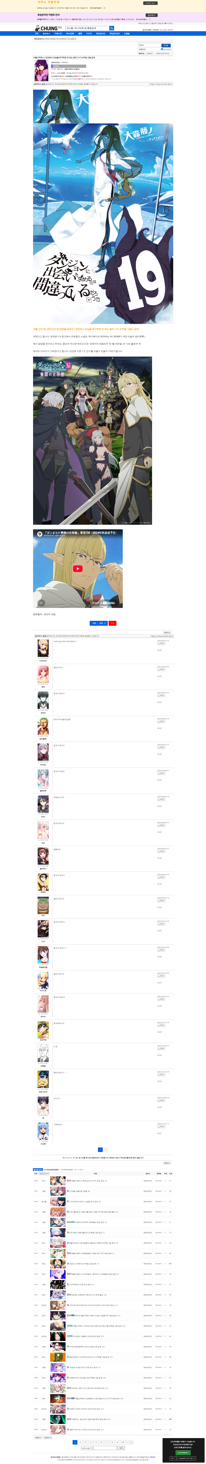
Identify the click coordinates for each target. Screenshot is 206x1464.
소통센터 (153, 23)
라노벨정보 (72, 39)
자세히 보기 (150, 3)
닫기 (173, 1458)
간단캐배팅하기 (183, 1453)
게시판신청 (123, 1457)
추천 (101, 623)
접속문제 (65, 1457)
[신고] (159, 650)
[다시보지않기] (143, 19)
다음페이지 (48, 1438)
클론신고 (132, 1457)
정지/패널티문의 (143, 1457)
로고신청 (163, 30)
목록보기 (167, 632)
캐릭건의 (106, 1457)
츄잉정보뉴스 (39, 39)
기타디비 (114, 1457)
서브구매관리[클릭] (75, 79)
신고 (112, 623)
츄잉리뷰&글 (50, 39)
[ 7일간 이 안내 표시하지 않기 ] (160, 84)
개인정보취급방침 (132, 1460)
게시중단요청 (143, 1460)
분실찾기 (150, 53)
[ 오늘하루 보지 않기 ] (186, 1458)
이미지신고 (90, 1457)
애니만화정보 (61, 39)
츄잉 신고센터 (143, 23)
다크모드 (169, 23)
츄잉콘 (160, 23)
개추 (94, 623)
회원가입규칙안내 (163, 53)
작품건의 (98, 1457)
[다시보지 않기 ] (97, 8)
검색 (121, 1448)
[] (58, 76)
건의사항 (73, 1457)
